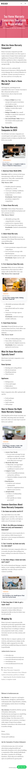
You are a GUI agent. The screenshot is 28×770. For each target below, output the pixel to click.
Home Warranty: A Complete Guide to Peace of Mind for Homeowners (14, 164)
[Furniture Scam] (4, 3)
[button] (21, 3)
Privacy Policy (5, 734)
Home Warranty (8, 668)
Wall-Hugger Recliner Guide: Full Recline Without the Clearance (12, 446)
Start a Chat (22, 766)
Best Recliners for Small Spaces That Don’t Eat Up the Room (13, 596)
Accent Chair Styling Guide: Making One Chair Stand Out (13, 298)
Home (3, 731)
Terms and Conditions (7, 737)
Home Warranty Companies (12, 670)
